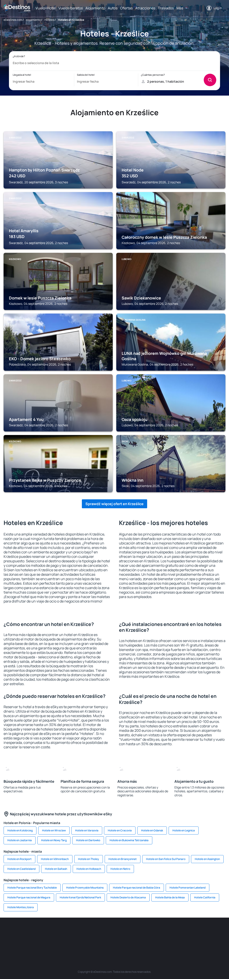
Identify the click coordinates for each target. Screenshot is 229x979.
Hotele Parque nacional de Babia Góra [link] (136, 887)
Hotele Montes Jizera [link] (20, 907)
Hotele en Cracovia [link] (120, 830)
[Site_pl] (47, 931)
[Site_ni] (195, 931)
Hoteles (49, 20)
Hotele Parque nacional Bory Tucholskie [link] (32, 887)
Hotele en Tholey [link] (88, 859)
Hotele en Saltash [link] (56, 869)
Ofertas (126, 8)
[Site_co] (141, 931)
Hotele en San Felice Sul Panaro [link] (165, 859)
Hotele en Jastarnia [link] (19, 840)
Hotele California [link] (204, 897)
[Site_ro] (20, 931)
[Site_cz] (87, 931)
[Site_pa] (168, 931)
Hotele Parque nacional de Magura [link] (28, 897)
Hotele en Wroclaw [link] (54, 830)
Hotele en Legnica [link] (183, 830)
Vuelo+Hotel (46, 8)
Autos (112, 8)
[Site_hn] (221, 931)
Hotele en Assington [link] (207, 859)
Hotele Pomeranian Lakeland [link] (188, 887)
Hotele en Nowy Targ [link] (54, 840)
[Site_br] (7, 931)
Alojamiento (95, 8)
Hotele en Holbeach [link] (88, 869)
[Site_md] (101, 931)
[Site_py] (114, 941)
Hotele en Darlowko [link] (88, 840)
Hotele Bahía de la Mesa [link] (170, 897)
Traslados (166, 8)
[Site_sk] (114, 931)
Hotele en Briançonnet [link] (122, 859)
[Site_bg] (34, 931)
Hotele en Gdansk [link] (152, 830)
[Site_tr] (74, 931)
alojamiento (33, 20)
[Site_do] (154, 931)
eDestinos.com (13, 20)
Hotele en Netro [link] (120, 869)
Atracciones (145, 8)
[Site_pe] (60, 931)
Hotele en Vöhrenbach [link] (55, 859)
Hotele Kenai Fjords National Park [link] (80, 897)
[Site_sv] (181, 931)
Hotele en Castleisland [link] (21, 869)
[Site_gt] (208, 931)
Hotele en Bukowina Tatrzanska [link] (129, 840)
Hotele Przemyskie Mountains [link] (85, 887)
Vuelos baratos (70, 8)
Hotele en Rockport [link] (19, 859)
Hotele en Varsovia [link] (86, 830)
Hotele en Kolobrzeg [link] (20, 830)
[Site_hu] (128, 931)
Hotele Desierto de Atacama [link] (128, 897)
